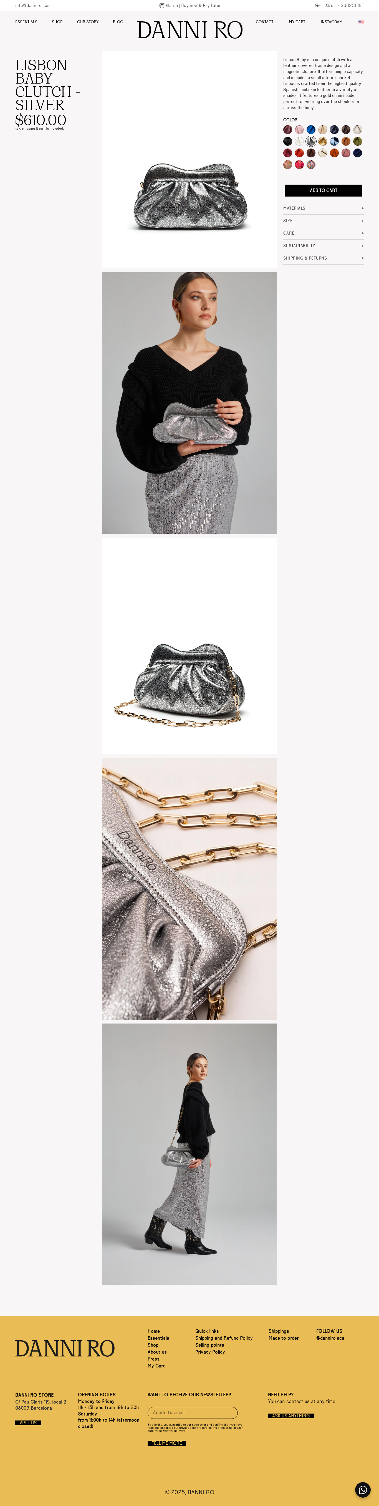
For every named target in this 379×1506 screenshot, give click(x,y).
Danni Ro (189, 28)
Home (154, 1331)
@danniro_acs (330, 1338)
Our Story (87, 22)
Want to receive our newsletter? (189, 1394)
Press (154, 1359)
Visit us (28, 1422)
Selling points (209, 1345)
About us (157, 1352)
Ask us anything (291, 1416)
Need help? (281, 1394)
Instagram (332, 22)
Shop (57, 22)
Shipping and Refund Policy (224, 1338)
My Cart (297, 22)
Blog (118, 22)
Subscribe (352, 5)
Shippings (279, 1331)
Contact (264, 22)
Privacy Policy (210, 1352)
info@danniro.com (32, 5)
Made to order (284, 1338)
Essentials (26, 22)
